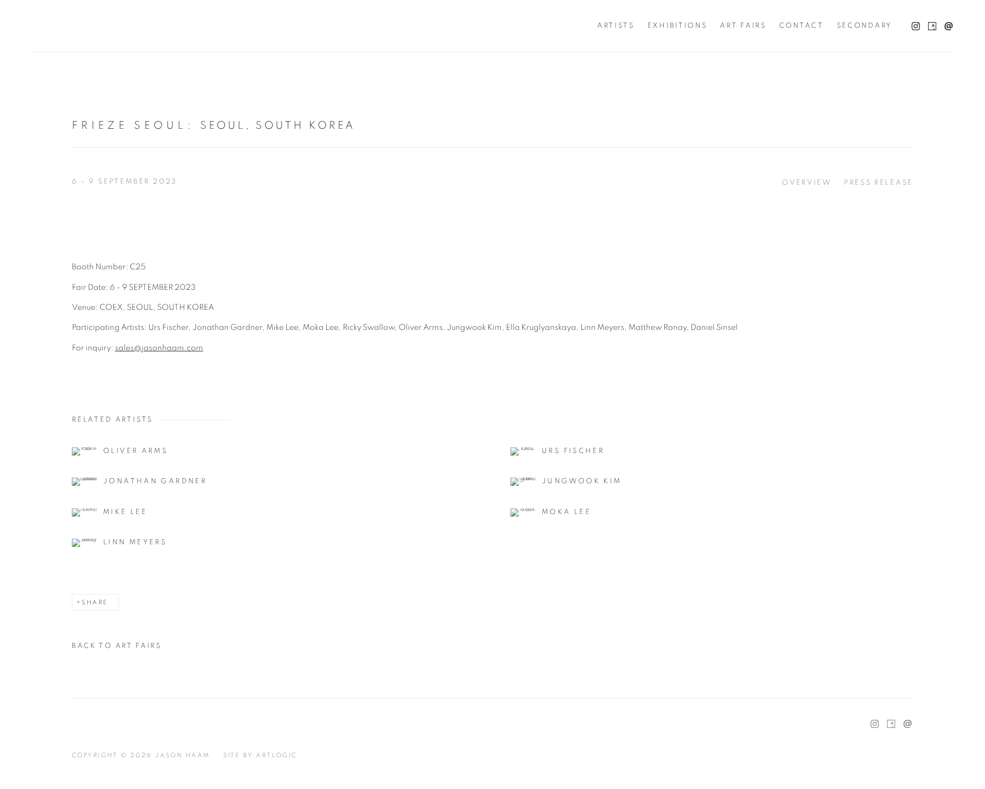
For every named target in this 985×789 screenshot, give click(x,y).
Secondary (864, 25)
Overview (807, 182)
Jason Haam (97, 26)
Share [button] (95, 602)
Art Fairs (743, 25)
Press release (878, 182)
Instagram (913, 24)
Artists (616, 25)
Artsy (929, 24)
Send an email (946, 24)
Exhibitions (677, 25)
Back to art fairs (117, 645)
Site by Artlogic (260, 755)
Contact (801, 25)
